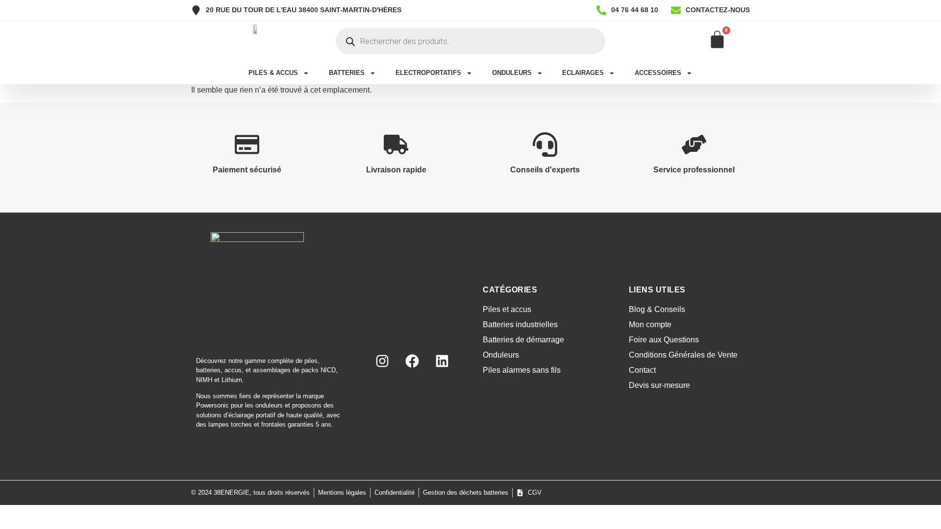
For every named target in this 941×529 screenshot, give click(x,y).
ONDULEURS (512, 72)
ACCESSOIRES (658, 72)
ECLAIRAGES (583, 72)
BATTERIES (347, 72)
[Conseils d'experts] (545, 144)
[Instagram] (382, 361)
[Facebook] (412, 361)
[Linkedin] (442, 361)
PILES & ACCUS (273, 72)
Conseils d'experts (545, 170)
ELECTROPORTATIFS (428, 72)
